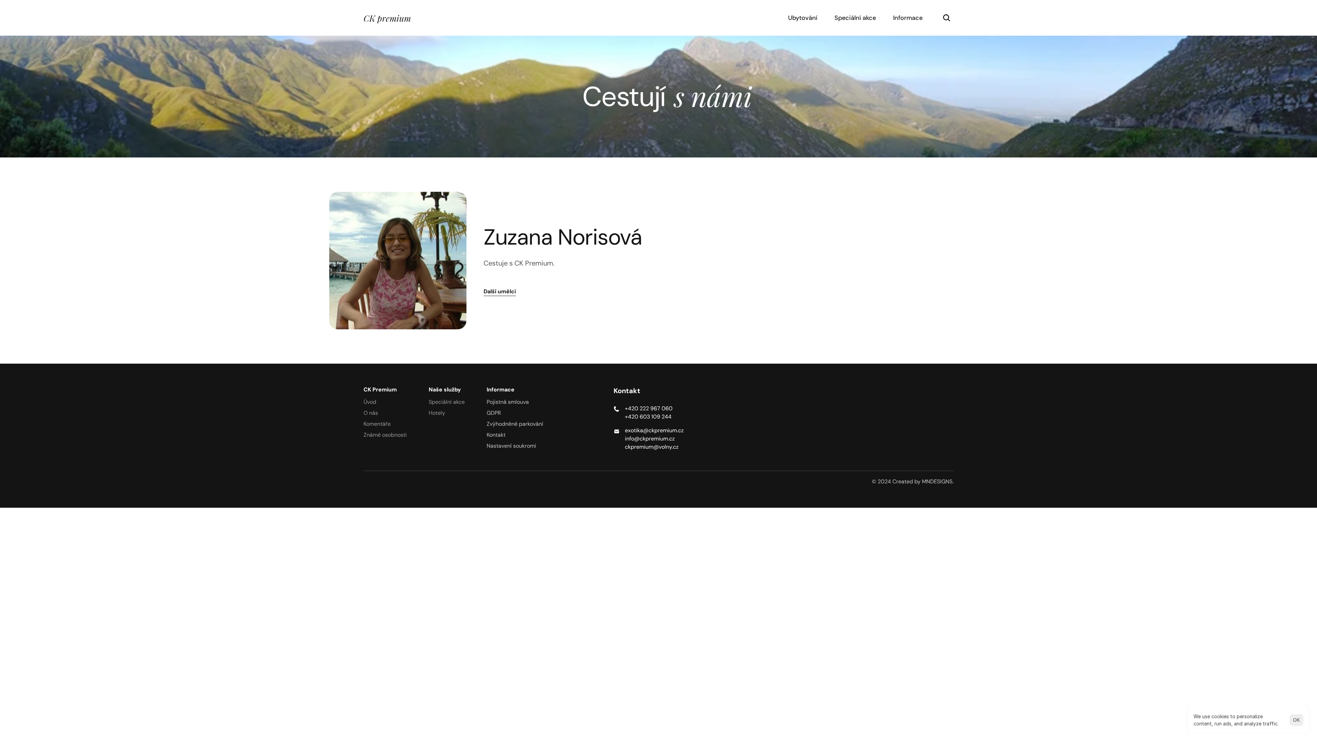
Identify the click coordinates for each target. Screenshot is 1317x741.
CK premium (387, 18)
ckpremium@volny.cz (651, 446)
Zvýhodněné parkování (515, 423)
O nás (371, 412)
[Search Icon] (946, 18)
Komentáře (377, 423)
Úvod (370, 401)
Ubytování (802, 18)
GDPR (494, 412)
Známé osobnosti (385, 434)
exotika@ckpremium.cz (654, 430)
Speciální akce (855, 18)
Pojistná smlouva (508, 401)
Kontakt (496, 434)
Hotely (437, 412)
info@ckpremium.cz (650, 438)
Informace (908, 18)
